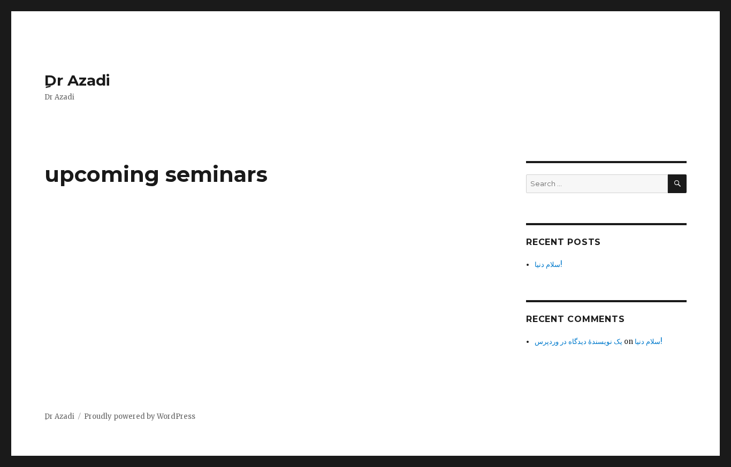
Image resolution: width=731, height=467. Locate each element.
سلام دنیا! (548, 264)
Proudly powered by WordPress (139, 416)
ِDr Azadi (77, 80)
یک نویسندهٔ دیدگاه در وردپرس (578, 341)
